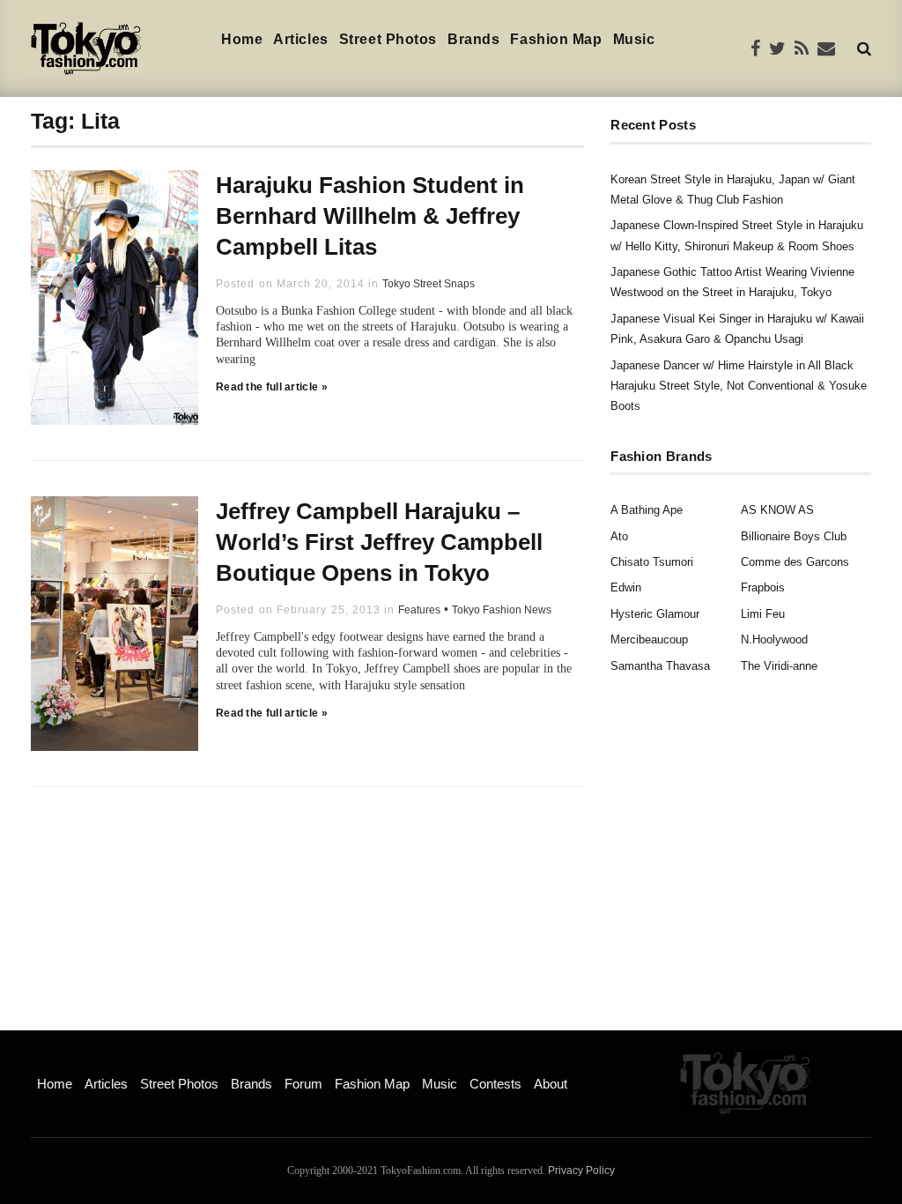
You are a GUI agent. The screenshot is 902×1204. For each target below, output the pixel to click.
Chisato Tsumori (651, 562)
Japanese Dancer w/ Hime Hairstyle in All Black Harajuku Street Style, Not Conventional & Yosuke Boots (738, 386)
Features (419, 610)
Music (634, 39)
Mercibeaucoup (649, 639)
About (550, 1083)
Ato (619, 536)
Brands (473, 39)
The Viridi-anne (779, 666)
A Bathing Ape (646, 510)
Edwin (625, 587)
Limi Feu (763, 614)
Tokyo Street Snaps (428, 284)
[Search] (864, 48)
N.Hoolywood (774, 639)
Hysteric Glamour (654, 614)
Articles (300, 39)
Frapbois (763, 587)
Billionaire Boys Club (794, 536)
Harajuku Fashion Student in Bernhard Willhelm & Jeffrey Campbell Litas (370, 216)
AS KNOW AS (777, 510)
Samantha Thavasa (660, 666)
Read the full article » (272, 387)
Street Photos (388, 39)
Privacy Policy (581, 1170)
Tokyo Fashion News (501, 610)
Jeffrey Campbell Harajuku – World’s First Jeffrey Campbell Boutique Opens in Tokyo (379, 542)
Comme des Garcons (795, 562)
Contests (495, 1083)
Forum (303, 1083)
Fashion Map (556, 39)
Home (241, 39)
